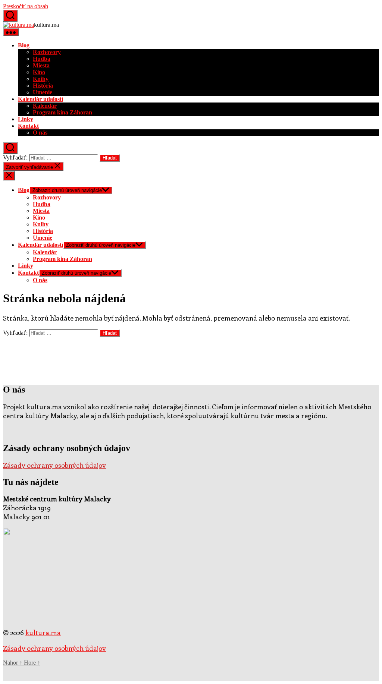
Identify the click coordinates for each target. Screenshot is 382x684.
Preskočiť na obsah (25, 6)
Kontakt (28, 126)
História (43, 85)
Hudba (41, 59)
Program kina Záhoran (62, 112)
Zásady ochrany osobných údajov (54, 465)
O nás (40, 132)
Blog (23, 45)
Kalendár (45, 106)
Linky (25, 119)
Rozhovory (47, 52)
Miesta (41, 65)
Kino (39, 72)
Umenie (42, 92)
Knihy (40, 79)
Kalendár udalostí (40, 99)
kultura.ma (43, 632)
